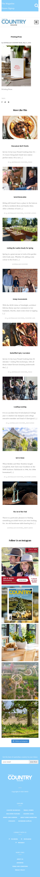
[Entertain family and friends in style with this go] (20, 642)
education (30, 423)
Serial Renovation (20, 197)
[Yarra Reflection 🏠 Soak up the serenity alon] (20, 680)
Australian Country (19, 162)
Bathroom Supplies (25, 821)
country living (30, 213)
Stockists (11, 821)
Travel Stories (28, 810)
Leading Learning (20, 407)
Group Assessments (20, 299)
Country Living (28, 814)
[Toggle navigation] (36, 22)
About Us (20, 859)
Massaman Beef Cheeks (20, 146)
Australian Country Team (12, 43)
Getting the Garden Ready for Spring (20, 248)
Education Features (13, 814)
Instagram (27, 839)
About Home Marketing (28, 817)
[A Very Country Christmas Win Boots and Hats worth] (20, 566)
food (30, 162)
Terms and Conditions (20, 866)
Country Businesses (13, 810)
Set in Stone (20, 458)
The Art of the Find (20, 511)
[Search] (36, 5)
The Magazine (8, 3)
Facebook (14, 839)
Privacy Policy (20, 870)
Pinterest (21, 843)
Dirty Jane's (28, 528)
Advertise (20, 863)
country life (30, 318)
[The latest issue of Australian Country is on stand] (20, 604)
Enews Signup (8, 8)
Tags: (3, 98)
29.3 (9, 162)
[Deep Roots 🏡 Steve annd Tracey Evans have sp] (20, 719)
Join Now (33, 762)
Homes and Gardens (10, 817)
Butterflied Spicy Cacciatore (20, 353)
